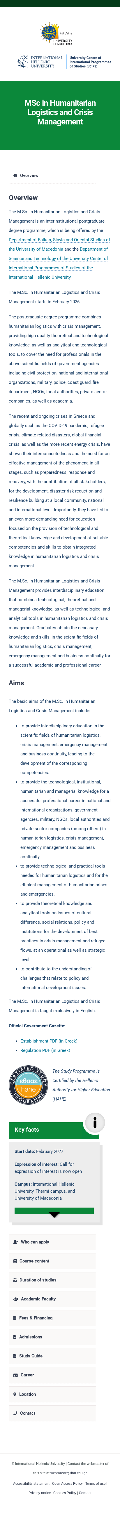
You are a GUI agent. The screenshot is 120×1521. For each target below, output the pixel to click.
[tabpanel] (60, 710)
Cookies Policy (64, 1493)
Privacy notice (40, 1493)
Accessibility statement (31, 1484)
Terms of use (95, 1484)
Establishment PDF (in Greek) (48, 1041)
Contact (85, 1493)
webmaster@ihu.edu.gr (68, 1473)
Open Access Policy (67, 1484)
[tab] (52, 176)
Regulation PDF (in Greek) (45, 1050)
